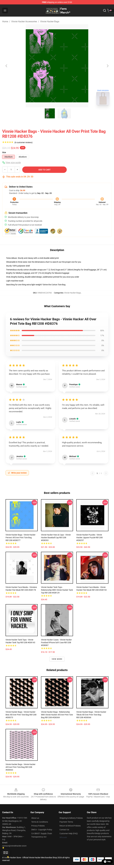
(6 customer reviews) (23, 142)
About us (35, 818)
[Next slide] (107, 66)
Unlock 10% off (5, 852)
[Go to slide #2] (64, 113)
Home (5, 21)
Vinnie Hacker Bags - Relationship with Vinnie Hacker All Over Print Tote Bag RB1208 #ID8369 (57, 715)
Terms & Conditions (39, 822)
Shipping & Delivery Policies (71, 818)
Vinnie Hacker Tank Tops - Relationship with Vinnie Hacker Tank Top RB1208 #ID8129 (57, 590)
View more (57, 659)
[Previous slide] (6, 66)
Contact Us (64, 829)
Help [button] (109, 862)
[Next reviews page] (105, 473)
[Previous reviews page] (92, 473)
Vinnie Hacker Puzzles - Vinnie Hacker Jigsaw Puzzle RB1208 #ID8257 (89, 537)
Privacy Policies (38, 826)
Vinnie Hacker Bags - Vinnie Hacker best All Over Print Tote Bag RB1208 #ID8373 (21, 715)
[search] (104, 10)
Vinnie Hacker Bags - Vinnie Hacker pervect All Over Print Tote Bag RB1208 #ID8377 (20, 537)
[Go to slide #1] (49, 113)
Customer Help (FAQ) (69, 833)
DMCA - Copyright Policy (41, 829)
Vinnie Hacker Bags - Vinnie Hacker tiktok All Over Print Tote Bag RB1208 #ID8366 (91, 715)
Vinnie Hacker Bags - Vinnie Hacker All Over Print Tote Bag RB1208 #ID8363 (20, 767)
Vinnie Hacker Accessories (24, 21)
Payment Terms (66, 822)
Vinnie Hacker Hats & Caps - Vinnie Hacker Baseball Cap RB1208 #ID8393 (56, 537)
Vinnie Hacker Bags (49, 21)
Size (4, 152)
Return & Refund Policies (70, 826)
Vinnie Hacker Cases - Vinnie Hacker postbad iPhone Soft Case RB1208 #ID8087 (56, 642)
